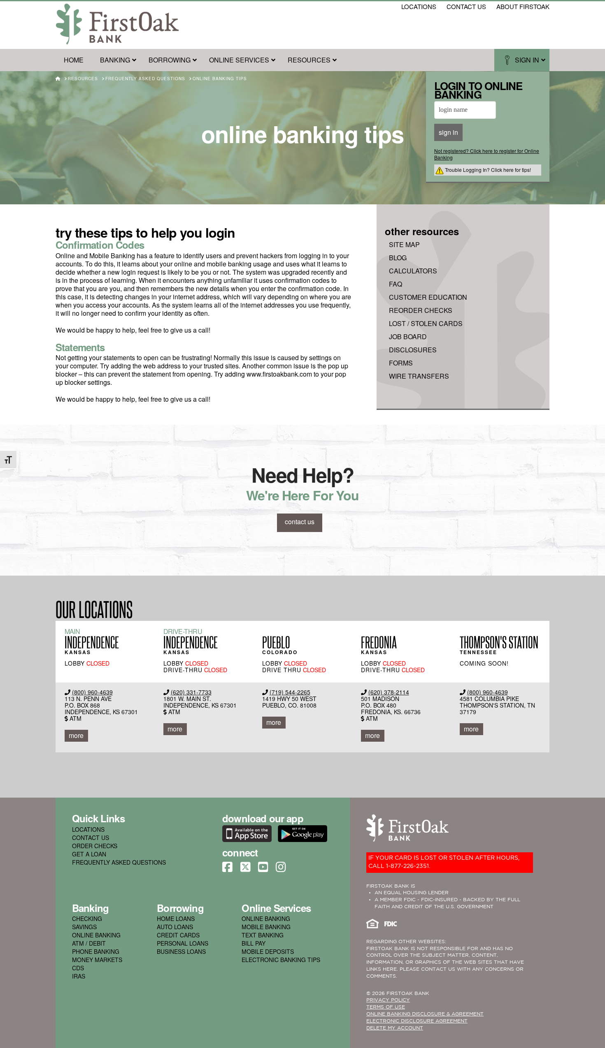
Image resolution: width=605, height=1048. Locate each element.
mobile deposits (268, 951)
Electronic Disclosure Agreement (417, 1021)
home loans (176, 918)
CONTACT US (90, 837)
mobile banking (266, 927)
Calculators (413, 271)
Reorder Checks (420, 310)
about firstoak (522, 6)
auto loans (175, 927)
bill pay (253, 943)
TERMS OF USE (385, 1007)
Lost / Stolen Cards (426, 323)
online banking (96, 935)
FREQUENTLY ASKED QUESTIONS (119, 862)
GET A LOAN (89, 854)
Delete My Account (394, 1028)
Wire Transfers (419, 376)
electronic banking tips (281, 959)
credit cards (178, 935)
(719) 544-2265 (290, 692)
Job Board (408, 336)
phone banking (95, 951)
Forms (401, 363)
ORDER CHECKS (94, 846)
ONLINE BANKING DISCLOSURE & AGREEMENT (425, 1014)
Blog (398, 257)
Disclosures (413, 350)
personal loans (182, 943)
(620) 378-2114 (388, 692)
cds (78, 968)
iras (78, 976)
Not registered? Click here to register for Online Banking (486, 154)
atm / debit (89, 943)
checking (87, 918)
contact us (466, 6)
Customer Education (428, 297)
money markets (97, 959)
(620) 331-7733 (191, 692)
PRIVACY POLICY (388, 1000)
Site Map (404, 244)
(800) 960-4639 (92, 692)
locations (418, 6)
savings (84, 927)
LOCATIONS (88, 829)
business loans (181, 951)
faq (395, 284)
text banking (263, 935)
